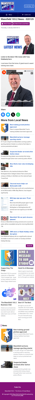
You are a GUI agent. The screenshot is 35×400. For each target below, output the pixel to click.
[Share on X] (13, 115)
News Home (7, 23)
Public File (17, 387)
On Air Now (28, 6)
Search (29, 246)
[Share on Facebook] (3, 115)
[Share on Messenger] (8, 115)
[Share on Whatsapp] (18, 115)
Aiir (22, 395)
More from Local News (22, 23)
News (4, 325)
